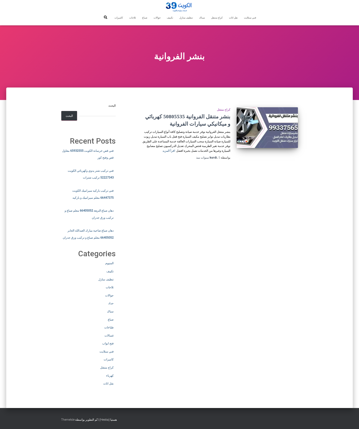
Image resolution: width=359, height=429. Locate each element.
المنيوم (109, 263)
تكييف (170, 17)
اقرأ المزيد (168, 150)
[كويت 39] (180, 7)
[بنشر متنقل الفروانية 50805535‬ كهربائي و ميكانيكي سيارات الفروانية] (267, 127)
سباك (202, 17)
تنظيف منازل (186, 17)
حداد (111, 303)
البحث (112, 105)
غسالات (109, 335)
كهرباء (110, 375)
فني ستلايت (250, 17)
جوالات (157, 17)
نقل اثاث (233, 17)
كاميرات (118, 17)
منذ (208, 157)
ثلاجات (132, 17)
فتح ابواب (108, 343)
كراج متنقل (217, 17)
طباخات (109, 327)
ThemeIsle (68, 419)
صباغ (144, 17)
